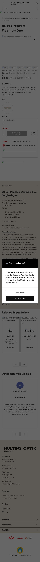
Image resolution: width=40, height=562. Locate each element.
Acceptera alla (20, 298)
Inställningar (20, 292)
